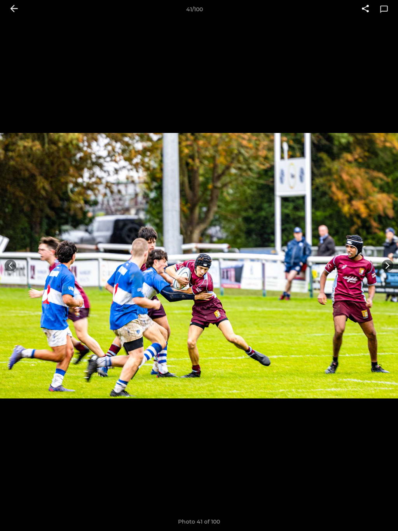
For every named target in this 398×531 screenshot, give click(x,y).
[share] (365, 9)
